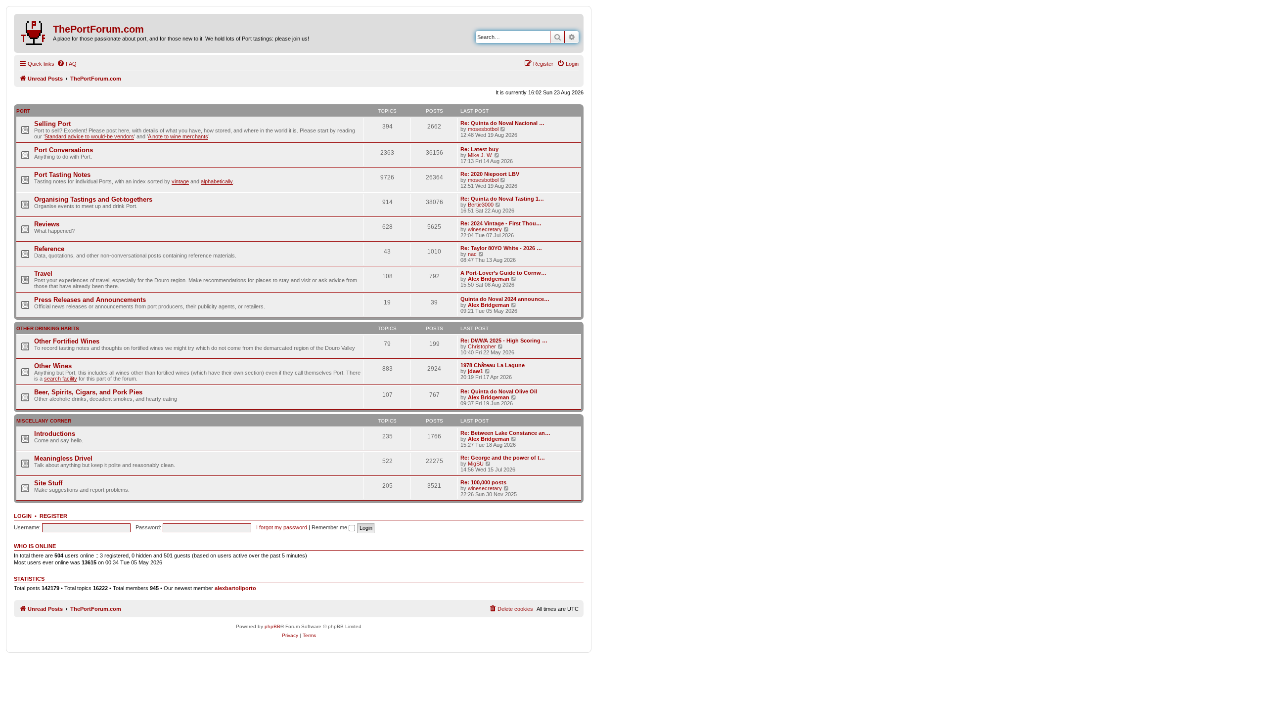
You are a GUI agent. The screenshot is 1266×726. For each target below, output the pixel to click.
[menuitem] (67, 64)
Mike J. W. (480, 155)
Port (23, 111)
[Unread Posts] (34, 31)
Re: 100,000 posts (483, 482)
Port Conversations (63, 150)
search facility (60, 379)
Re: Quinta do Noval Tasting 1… (502, 199)
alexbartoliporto (235, 588)
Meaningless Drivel (63, 458)
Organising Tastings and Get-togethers (93, 199)
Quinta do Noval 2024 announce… (504, 299)
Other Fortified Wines (66, 341)
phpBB (272, 626)
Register (53, 516)
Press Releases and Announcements (90, 299)
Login (23, 516)
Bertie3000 (481, 205)
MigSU (476, 464)
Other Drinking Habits (47, 328)
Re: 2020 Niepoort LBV (489, 174)
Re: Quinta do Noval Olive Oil (498, 391)
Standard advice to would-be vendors (89, 136)
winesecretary (485, 229)
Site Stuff (48, 483)
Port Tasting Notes (62, 174)
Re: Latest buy (479, 149)
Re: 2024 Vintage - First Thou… (501, 223)
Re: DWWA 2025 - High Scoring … (503, 340)
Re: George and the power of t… (502, 458)
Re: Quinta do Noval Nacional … (502, 123)
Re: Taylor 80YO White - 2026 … (501, 248)
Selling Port (52, 124)
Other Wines (53, 366)
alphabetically (217, 181)
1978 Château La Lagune (492, 365)
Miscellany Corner (43, 421)
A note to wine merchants (178, 136)
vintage (180, 181)
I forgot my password (281, 527)
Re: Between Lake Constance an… (505, 433)
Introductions (54, 433)
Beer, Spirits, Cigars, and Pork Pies (88, 392)
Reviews (46, 224)
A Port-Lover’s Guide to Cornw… (503, 273)
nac (472, 254)
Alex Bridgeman (488, 279)
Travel (43, 273)
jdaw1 (475, 371)
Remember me (330, 527)
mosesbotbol (483, 129)
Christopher (482, 346)
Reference (49, 249)
